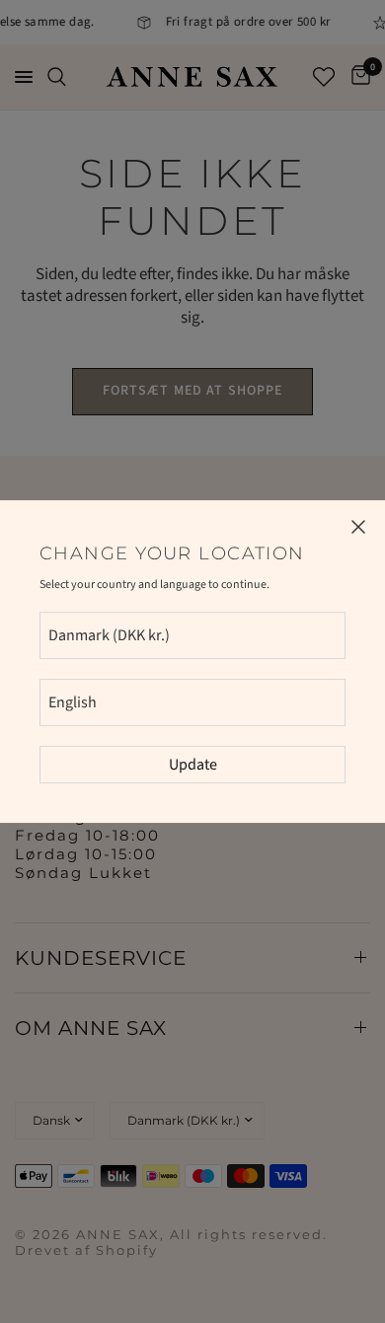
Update (193, 764)
